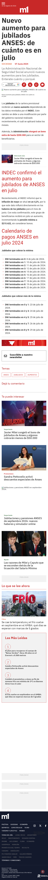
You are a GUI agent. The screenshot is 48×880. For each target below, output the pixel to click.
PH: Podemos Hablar (9, 854)
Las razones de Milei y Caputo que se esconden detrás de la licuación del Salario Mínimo (24, 565)
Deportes (5, 828)
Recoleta (25, 848)
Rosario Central (28, 838)
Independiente (14, 838)
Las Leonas (13, 841)
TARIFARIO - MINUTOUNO (10, 871)
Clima (4, 619)
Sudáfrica (6, 844)
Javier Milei (6, 857)
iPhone (4, 841)
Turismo (5, 851)
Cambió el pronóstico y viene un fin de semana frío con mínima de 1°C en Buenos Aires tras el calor (24, 681)
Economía (24, 824)
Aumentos (32, 375)
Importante (8, 429)
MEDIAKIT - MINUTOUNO (9, 869)
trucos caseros (25, 857)
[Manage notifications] (43, 871)
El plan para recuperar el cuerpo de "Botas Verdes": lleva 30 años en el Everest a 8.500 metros (21, 653)
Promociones (9, 474)
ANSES (6, 375)
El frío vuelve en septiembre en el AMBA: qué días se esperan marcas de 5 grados (23, 695)
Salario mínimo (26, 854)
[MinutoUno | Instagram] (34, 826)
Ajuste (6, 560)
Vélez (4, 838)
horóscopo (14, 851)
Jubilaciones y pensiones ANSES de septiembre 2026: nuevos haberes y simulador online (23, 521)
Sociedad (7, 64)
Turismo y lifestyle (9, 831)
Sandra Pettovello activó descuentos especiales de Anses (23, 478)
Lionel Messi (20, 835)
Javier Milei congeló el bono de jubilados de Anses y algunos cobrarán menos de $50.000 (28, 161)
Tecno (26, 828)
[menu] (5, 3)
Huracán (15, 844)
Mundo (22, 831)
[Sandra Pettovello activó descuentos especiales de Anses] (24, 457)
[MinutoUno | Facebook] (44, 826)
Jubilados (18, 375)
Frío (15, 857)
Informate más (19, 156)
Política (5, 824)
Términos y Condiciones (11, 860)
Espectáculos (16, 828)
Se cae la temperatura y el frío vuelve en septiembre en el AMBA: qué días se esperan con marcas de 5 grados (24, 625)
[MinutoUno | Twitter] (40, 826)
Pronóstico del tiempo (11, 848)
